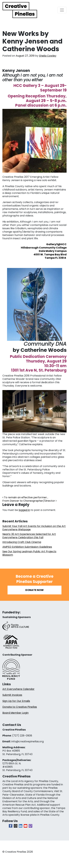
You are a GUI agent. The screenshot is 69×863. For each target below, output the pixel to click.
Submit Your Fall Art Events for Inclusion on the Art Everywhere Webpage (34, 527)
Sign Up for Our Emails (16, 701)
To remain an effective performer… (25, 497)
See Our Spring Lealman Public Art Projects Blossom (29, 553)
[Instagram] (15, 826)
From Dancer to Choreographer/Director (29, 501)
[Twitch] (30, 826)
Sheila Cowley (47, 56)
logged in (24, 510)
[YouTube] (25, 826)
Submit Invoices (12, 695)
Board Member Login (15, 713)
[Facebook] (10, 826)
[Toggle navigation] (61, 10)
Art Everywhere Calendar (18, 689)
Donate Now (34, 590)
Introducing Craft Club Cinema (21, 542)
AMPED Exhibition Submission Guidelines (27, 547)
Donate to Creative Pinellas (19, 707)
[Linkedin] (20, 826)
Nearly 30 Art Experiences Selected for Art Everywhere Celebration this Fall (29, 535)
